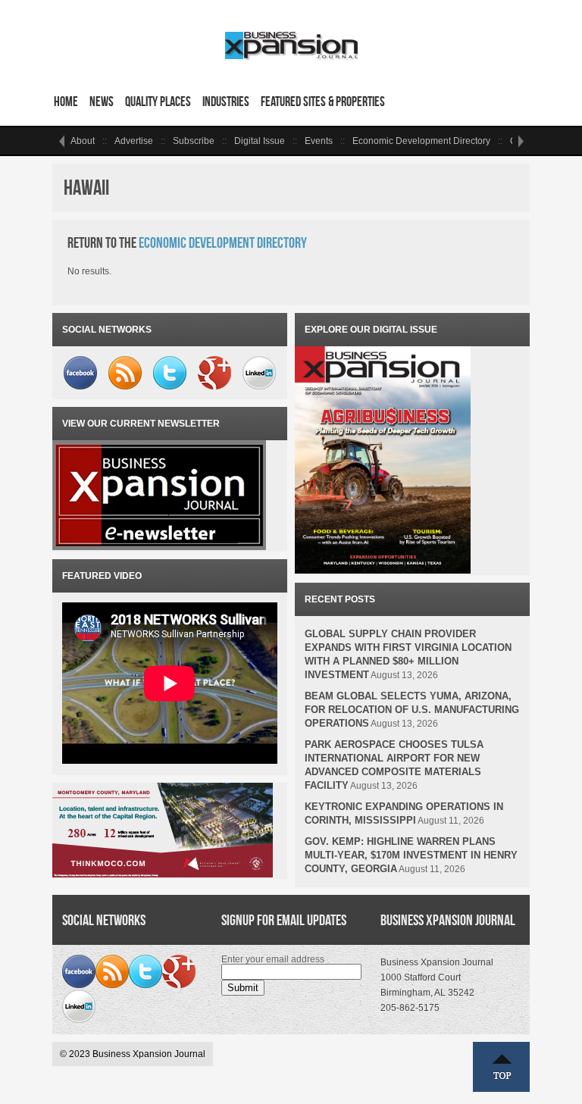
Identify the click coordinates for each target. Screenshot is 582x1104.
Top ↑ (501, 1067)
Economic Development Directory (421, 141)
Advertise (133, 141)
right (521, 141)
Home (66, 101)
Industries (225, 101)
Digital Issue (259, 141)
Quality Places (158, 101)
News (101, 101)
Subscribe (193, 141)
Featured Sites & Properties (323, 101)
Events (319, 141)
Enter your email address (272, 959)
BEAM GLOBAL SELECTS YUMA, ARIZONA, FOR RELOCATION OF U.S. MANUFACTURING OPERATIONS (412, 709)
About (82, 141)
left (61, 141)
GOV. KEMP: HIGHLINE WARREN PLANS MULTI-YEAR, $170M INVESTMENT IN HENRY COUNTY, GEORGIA (411, 855)
